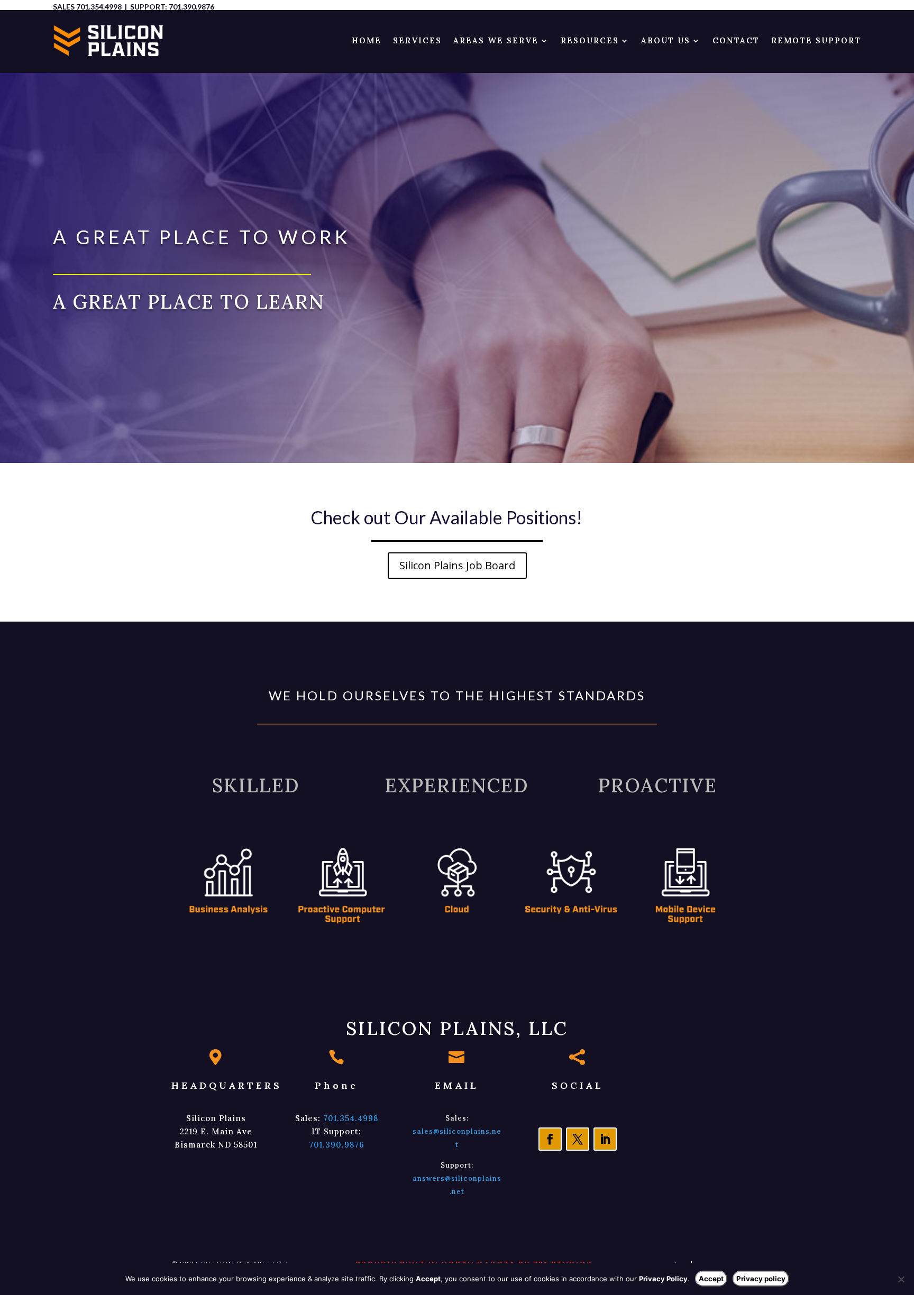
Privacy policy (760, 1278)
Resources (590, 40)
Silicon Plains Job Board (457, 565)
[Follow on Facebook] (550, 1139)
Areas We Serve (495, 40)
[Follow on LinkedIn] (605, 1139)
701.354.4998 (99, 6)
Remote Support (816, 40)
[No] (900, 1279)
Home (366, 40)
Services (417, 40)
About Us (665, 40)
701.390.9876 (191, 6)
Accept (711, 1278)
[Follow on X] (577, 1139)
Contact (736, 40)
